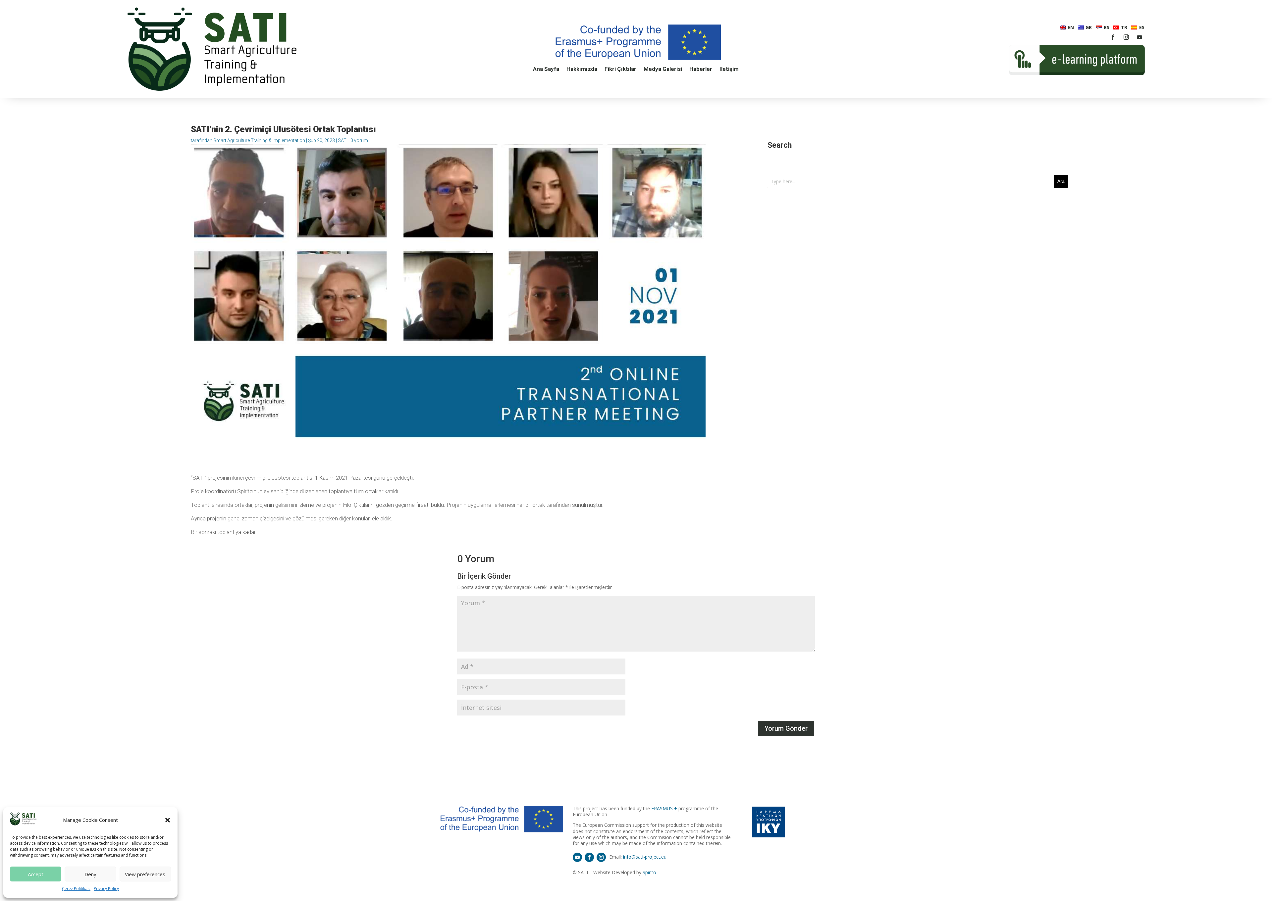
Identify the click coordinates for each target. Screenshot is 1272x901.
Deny (90, 874)
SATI (342, 140)
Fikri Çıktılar (620, 69)
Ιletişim (729, 69)
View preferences (145, 874)
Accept (35, 874)
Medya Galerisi (663, 69)
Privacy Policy (106, 888)
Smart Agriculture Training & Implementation (259, 140)
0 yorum (359, 140)
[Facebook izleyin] (1113, 37)
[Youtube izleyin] (1139, 37)
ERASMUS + (664, 808)
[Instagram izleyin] (1126, 37)
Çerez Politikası (76, 888)
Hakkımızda (581, 69)
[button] (167, 820)
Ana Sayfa (546, 69)
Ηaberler (700, 69)
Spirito (649, 872)
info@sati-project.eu (644, 857)
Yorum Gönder (786, 728)
